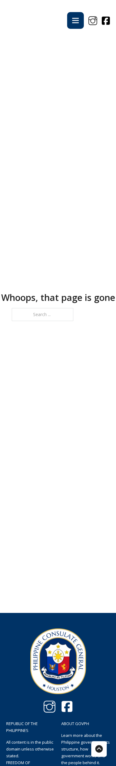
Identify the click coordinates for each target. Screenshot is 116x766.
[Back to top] (99, 749)
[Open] (75, 20)
